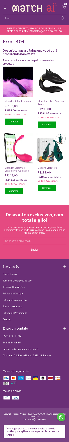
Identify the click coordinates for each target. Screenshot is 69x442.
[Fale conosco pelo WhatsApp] (61, 417)
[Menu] (5, 7)
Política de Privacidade (15, 313)
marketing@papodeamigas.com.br (21, 349)
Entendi (10, 434)
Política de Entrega (13, 293)
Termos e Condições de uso (17, 280)
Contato (7, 319)
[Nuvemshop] (34, 419)
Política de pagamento (14, 300)
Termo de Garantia (12, 306)
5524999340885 (12, 336)
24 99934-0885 (12, 342)
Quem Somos (10, 274)
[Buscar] (62, 18)
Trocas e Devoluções (13, 287)
